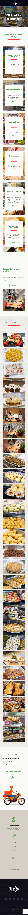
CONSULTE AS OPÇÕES (14, 242)
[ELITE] (14, 3)
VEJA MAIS (14, 69)
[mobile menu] (26, 3)
